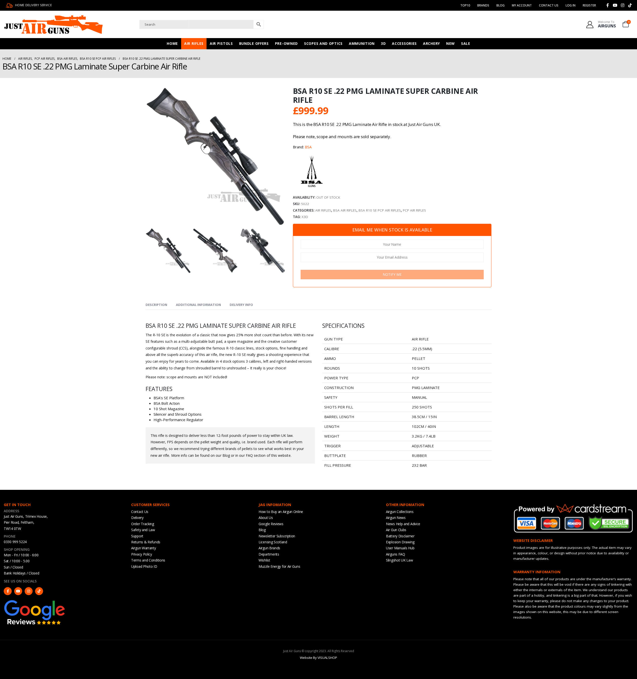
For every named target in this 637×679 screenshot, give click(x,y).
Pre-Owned (286, 43)
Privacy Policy (141, 554)
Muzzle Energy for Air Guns (279, 566)
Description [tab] (156, 304)
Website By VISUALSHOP (318, 657)
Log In (571, 5)
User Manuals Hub (400, 548)
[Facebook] (608, 5)
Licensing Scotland (273, 542)
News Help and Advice (403, 523)
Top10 (465, 5)
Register (589, 5)
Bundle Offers (254, 43)
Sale (465, 43)
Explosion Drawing (400, 542)
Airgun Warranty (143, 548)
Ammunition (362, 43)
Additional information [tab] (198, 304)
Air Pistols (221, 43)
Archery (431, 43)
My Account (522, 5)
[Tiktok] (630, 5)
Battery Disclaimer (400, 536)
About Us (266, 517)
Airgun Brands (269, 548)
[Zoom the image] (35, 601)
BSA (308, 146)
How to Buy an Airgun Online (281, 511)
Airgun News (396, 517)
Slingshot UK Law (399, 560)
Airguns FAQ (395, 554)
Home (172, 43)
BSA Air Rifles (345, 210)
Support (137, 536)
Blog (500, 5)
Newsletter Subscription (277, 536)
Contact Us (548, 5)
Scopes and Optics (323, 43)
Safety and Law (143, 529)
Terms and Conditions (148, 560)
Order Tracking (142, 523)
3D (383, 43)
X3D (305, 217)
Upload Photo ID (144, 566)
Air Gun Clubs (396, 529)
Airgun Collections (400, 511)
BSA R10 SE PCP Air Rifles (380, 210)
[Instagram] (623, 5)
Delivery (137, 517)
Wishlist (264, 560)
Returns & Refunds (145, 542)
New (450, 43)
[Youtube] (615, 5)
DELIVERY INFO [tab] (241, 304)
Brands (483, 5)
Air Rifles (194, 43)
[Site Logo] (53, 24)
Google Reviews (271, 523)
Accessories (404, 43)
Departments (269, 554)
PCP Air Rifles (414, 210)
